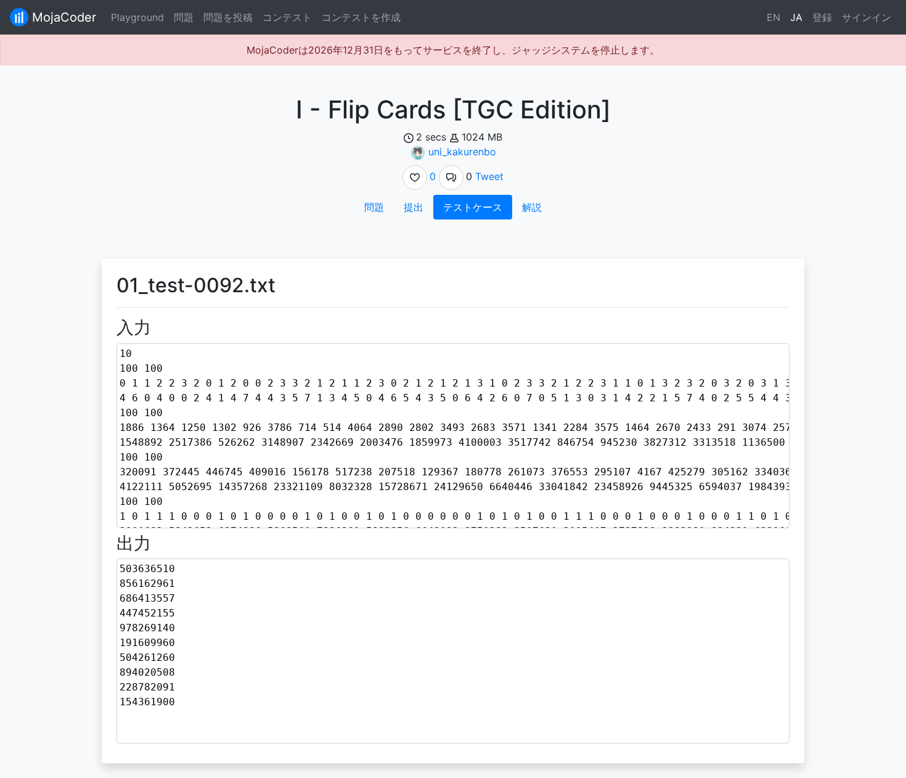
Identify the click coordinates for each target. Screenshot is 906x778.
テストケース (472, 207)
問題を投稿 (228, 17)
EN (773, 17)
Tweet (489, 176)
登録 (822, 17)
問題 (184, 17)
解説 (532, 207)
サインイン (866, 17)
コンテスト (287, 17)
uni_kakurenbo (462, 151)
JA (796, 17)
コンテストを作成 (361, 17)
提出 (413, 207)
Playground (137, 17)
